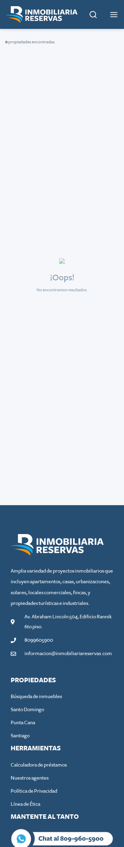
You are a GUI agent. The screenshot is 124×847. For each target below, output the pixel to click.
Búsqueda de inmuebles (36, 696)
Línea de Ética (25, 804)
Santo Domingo (27, 709)
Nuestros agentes (30, 778)
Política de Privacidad (34, 791)
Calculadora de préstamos (39, 765)
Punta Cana (23, 722)
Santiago (20, 735)
